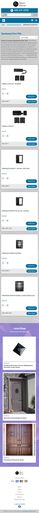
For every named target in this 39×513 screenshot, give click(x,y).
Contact (19, 492)
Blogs (19, 489)
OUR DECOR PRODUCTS (14, 25)
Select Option (32, 101)
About (19, 487)
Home (3, 25)
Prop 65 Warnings (19, 499)
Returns (19, 497)
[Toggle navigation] (3, 20)
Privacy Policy (19, 494)
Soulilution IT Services (29, 511)
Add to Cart (31, 96)
